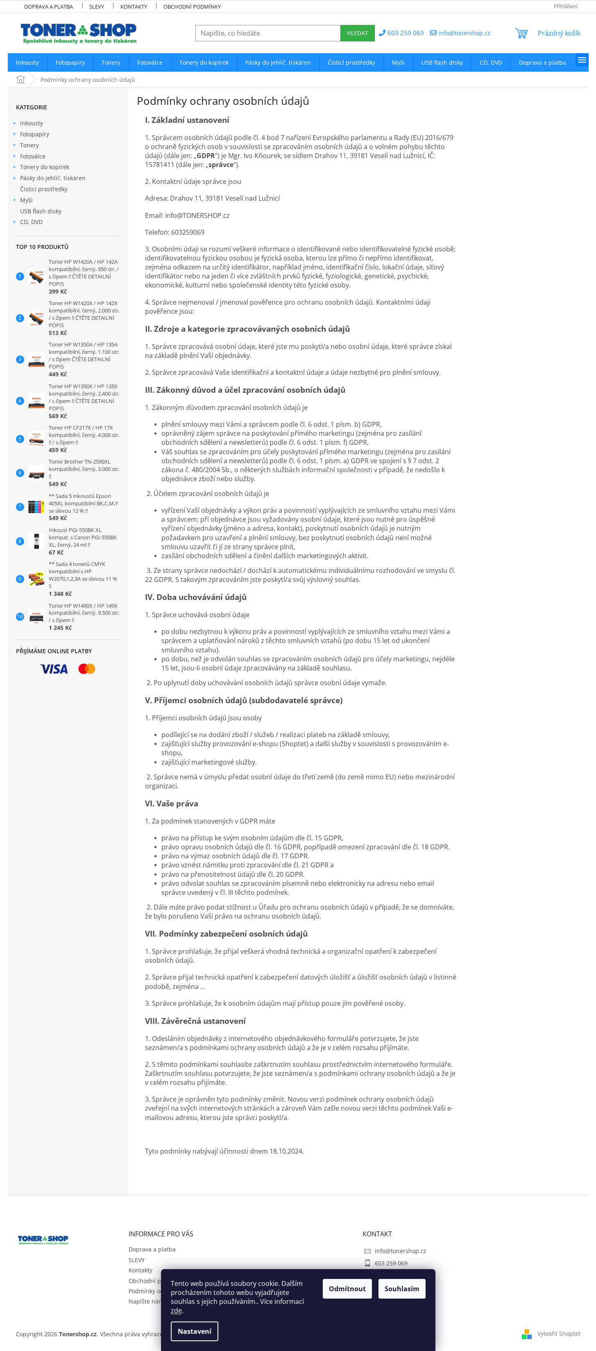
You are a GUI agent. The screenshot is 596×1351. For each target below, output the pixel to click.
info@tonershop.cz (400, 1251)
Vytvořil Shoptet (558, 1333)
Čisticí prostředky (44, 189)
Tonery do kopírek (44, 167)
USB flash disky (40, 211)
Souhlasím (402, 1288)
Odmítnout (347, 1288)
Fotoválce (32, 156)
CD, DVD (31, 222)
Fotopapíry (34, 134)
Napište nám (146, 1301)
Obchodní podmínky (192, 6)
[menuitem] (27, 62)
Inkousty (31, 123)
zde (176, 1310)
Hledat (357, 33)
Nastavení (194, 1331)
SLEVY (96, 6)
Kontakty (133, 6)
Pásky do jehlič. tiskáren (53, 178)
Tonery (29, 145)
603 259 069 (391, 1263)
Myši (26, 200)
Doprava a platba (48, 6)
